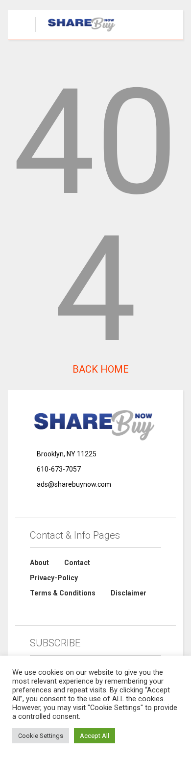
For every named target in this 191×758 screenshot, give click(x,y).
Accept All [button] (94, 735)
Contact (77, 563)
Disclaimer (128, 593)
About (39, 563)
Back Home (99, 369)
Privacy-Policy (54, 578)
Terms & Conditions (63, 593)
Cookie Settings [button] (40, 735)
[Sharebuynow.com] (77, 32)
